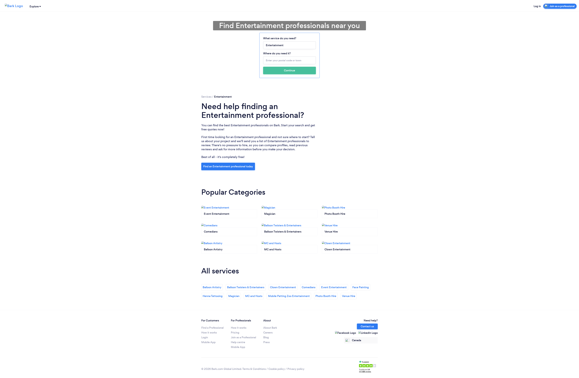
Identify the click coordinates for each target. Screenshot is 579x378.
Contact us (367, 326)
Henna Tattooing (213, 296)
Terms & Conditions (254, 369)
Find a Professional (212, 328)
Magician (233, 296)
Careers (268, 332)
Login (204, 337)
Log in (537, 6)
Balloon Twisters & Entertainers (245, 287)
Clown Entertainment (283, 287)
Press (266, 342)
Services (206, 97)
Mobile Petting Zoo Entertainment (289, 296)
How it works (209, 332)
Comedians (308, 287)
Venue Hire (348, 296)
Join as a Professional (243, 337)
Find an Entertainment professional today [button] (228, 166)
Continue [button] (289, 70)
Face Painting (360, 287)
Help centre (238, 342)
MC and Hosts (253, 296)
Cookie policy (276, 369)
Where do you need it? (277, 53)
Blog (266, 337)
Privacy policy (295, 369)
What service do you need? (279, 38)
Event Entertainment (334, 287)
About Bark (270, 328)
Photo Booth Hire (325, 296)
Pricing (235, 332)
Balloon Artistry (212, 287)
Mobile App (208, 342)
